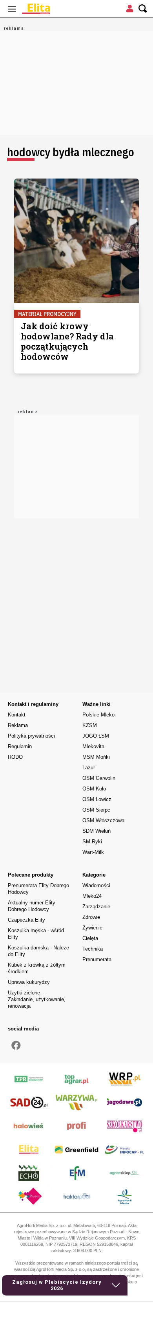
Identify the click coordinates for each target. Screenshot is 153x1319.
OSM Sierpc (96, 810)
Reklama (18, 725)
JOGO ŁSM (95, 736)
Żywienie (92, 928)
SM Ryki (92, 841)
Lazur (88, 767)
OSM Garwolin (98, 778)
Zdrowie (91, 917)
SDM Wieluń (96, 831)
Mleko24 (92, 896)
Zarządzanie (96, 906)
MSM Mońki (96, 757)
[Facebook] (16, 1045)
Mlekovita (93, 746)
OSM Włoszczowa (103, 820)
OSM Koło (94, 789)
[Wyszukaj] (142, 9)
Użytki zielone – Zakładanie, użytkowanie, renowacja (37, 999)
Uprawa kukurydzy (29, 982)
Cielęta (90, 938)
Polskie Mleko (98, 715)
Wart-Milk (93, 852)
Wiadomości (96, 885)
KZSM (89, 725)
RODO (15, 757)
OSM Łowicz (96, 799)
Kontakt (17, 715)
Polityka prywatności (31, 736)
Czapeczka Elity (26, 920)
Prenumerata (96, 959)
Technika (92, 949)
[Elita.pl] (55, 9)
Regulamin (20, 746)
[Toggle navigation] (12, 9)
